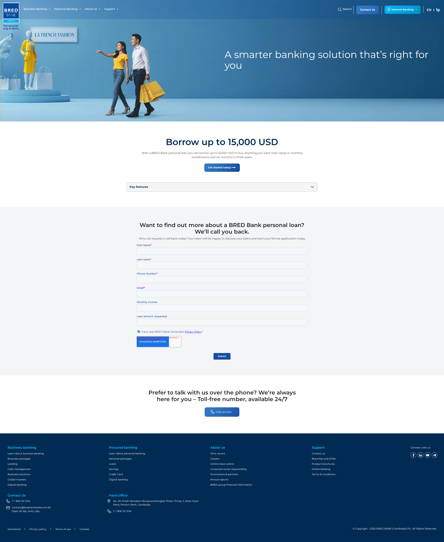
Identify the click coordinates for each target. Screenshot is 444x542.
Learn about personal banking (127, 453)
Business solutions (19, 474)
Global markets (17, 479)
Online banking (321, 469)
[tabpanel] (222, 60)
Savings (113, 469)
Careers (215, 458)
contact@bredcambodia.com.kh (31, 507)
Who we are (217, 453)
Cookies (84, 529)
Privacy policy (37, 529)
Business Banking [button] (35, 9)
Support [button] (109, 9)
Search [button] (347, 9)
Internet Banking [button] (402, 9)
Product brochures (323, 463)
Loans (112, 463)
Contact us (318, 453)
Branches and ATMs (324, 458)
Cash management (19, 469)
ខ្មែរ (438, 10)
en (429, 10)
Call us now (224, 412)
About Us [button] (91, 9)
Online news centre (222, 463)
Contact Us (367, 9)
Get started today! (219, 167)
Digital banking (17, 484)
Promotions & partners (224, 474)
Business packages (19, 458)
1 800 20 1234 (22, 501)
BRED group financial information (231, 484)
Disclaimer (14, 529)
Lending (13, 463)
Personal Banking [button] (66, 9)
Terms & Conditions (323, 474)
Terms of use (63, 529)
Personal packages (120, 458)
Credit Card (116, 474)
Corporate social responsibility (228, 469)
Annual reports (219, 479)
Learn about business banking (26, 453)
